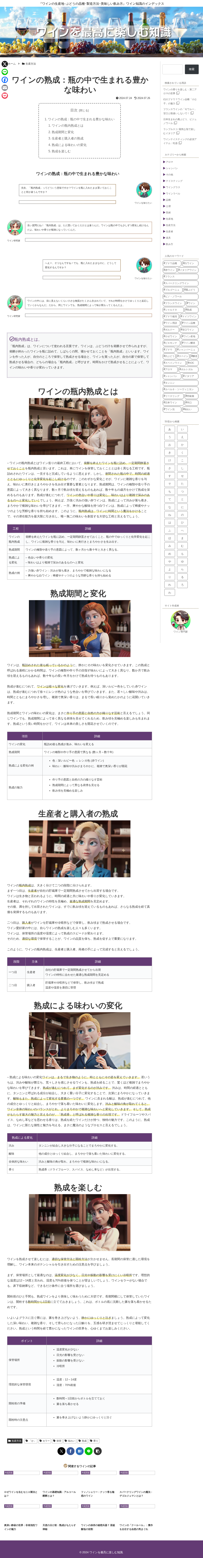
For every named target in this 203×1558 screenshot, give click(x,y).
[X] (5, 64)
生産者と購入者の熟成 (67, 138)
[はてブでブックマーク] (80, 1451)
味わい (71, 1440)
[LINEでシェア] (89, 1451)
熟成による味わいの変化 (69, 145)
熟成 (84, 1440)
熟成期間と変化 (63, 132)
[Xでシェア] (61, 1451)
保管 (58, 1440)
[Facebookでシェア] (71, 1451)
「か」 (32, 1440)
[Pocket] (5, 96)
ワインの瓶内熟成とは (67, 125)
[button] (98, 1451)
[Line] (5, 72)
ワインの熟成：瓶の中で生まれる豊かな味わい (81, 119)
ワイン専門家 (180, 631)
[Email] (5, 88)
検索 (191, 69)
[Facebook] (5, 80)
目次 (74, 110)
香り (95, 1440)
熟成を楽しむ (61, 151)
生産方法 (16, 1440)
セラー (46, 1440)
